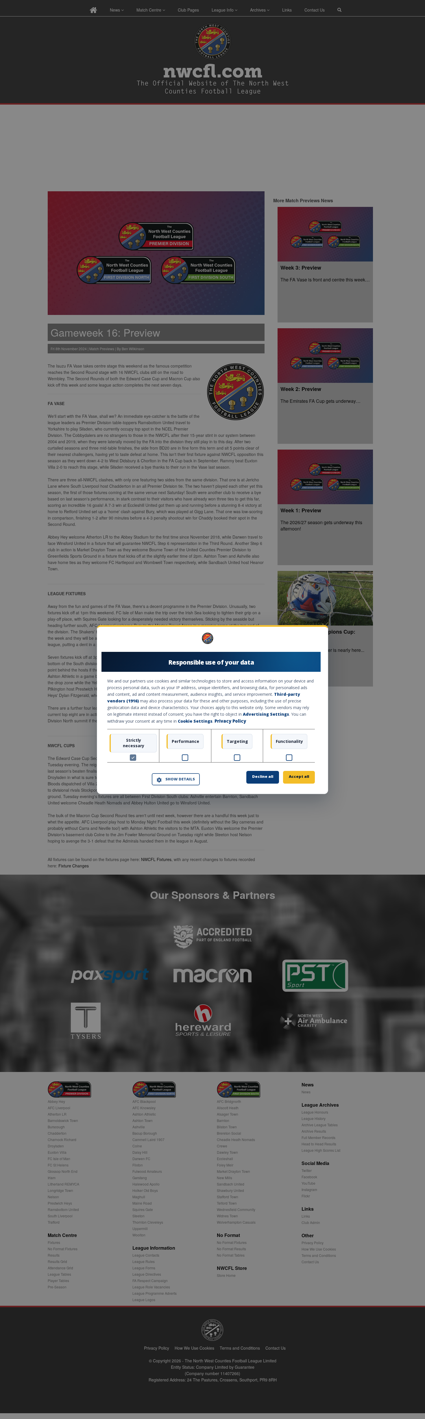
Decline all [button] (262, 776)
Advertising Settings (266, 714)
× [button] (313, 640)
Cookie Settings (195, 721)
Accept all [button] (299, 776)
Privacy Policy (230, 721)
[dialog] (212, 709)
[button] (176, 780)
